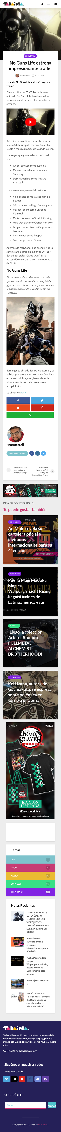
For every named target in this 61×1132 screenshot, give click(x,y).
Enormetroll (25, 75)
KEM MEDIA (43, 1124)
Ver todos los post (17, 453)
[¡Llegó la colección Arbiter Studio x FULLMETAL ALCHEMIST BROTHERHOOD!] (30, 642)
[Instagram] (14, 1079)
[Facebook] (30, 1079)
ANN (23, 392)
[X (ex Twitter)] (6, 1079)
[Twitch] (45, 1079)
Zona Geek (14, 626)
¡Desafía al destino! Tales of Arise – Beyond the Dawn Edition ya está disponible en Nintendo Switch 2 (38, 1000)
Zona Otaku (30, 56)
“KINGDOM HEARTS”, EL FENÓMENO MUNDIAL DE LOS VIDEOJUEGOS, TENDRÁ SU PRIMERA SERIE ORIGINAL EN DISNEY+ (38, 922)
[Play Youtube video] (30, 122)
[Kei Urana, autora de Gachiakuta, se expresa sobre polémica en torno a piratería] (30, 694)
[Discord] (37, 1079)
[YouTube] (22, 1079)
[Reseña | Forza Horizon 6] (17, 983)
